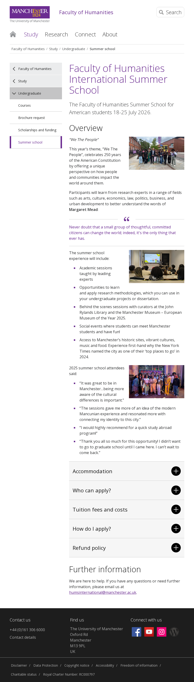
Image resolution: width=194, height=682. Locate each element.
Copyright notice (76, 665)
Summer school (102, 49)
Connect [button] (85, 34)
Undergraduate (73, 49)
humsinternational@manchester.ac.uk (102, 592)
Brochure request (31, 117)
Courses (24, 105)
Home (13, 34)
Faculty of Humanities (86, 12)
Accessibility (105, 665)
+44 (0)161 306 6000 (27, 629)
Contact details (23, 637)
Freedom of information (139, 665)
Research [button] (56, 34)
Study (53, 49)
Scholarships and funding (37, 130)
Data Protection (45, 665)
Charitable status (24, 674)
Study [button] (31, 34)
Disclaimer (19, 665)
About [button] (109, 34)
